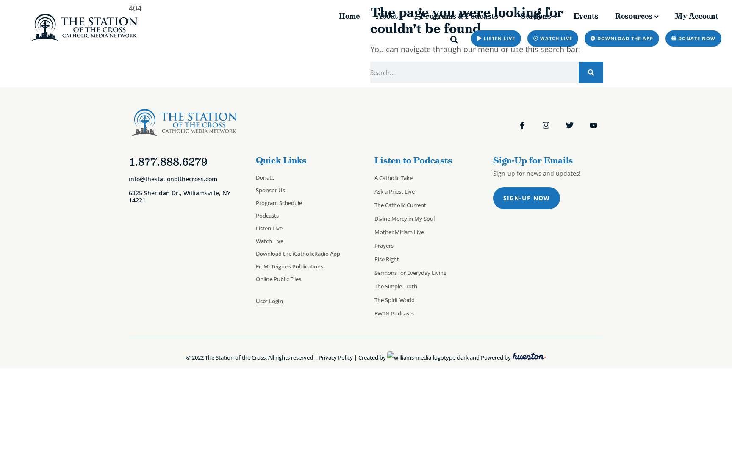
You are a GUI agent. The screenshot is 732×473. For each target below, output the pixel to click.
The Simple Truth (395, 286)
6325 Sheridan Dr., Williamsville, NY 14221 (179, 196)
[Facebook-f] (522, 125)
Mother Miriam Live (399, 232)
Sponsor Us (270, 190)
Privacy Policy (336, 357)
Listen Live (269, 228)
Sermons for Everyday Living (410, 273)
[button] (454, 40)
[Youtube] (593, 125)
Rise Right (386, 259)
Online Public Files (278, 279)
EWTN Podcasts (394, 313)
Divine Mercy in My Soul (404, 218)
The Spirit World (394, 300)
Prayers (384, 245)
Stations (536, 16)
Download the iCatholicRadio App (298, 253)
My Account (696, 16)
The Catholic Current (400, 205)
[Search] (591, 72)
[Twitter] (569, 125)
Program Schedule (279, 203)
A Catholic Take (393, 178)
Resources (633, 16)
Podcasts (267, 215)
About (387, 16)
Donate (265, 177)
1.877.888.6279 (168, 162)
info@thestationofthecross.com (173, 179)
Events (586, 16)
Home (349, 16)
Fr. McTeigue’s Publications (289, 266)
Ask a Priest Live (394, 191)
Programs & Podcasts (459, 16)
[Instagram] (546, 125)
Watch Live (269, 241)
